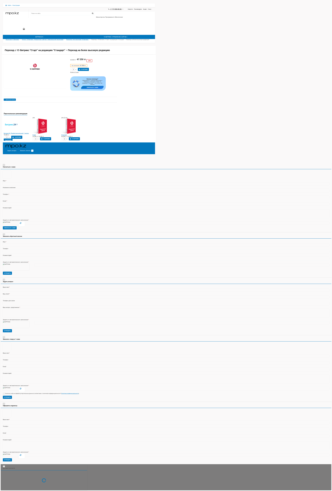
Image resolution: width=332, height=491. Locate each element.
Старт (34, 135)
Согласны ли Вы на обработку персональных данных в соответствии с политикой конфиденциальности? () (42, 393)
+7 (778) (116, 9)
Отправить (7, 273)
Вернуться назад (10, 99)
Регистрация (16, 5)
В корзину (84, 69)
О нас (149, 9)
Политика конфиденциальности (70, 393)
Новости (130, 9)
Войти (9, 5)
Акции (145, 9)
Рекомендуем (138, 9)
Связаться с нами (92, 87)
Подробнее (8, 140)
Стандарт (64, 135)
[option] (35, 72)
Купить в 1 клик (74, 72)
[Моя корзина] (24, 29)
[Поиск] (92, 13)
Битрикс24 (39, 37)
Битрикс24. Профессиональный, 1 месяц (16, 133)
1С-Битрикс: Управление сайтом (115, 37)
